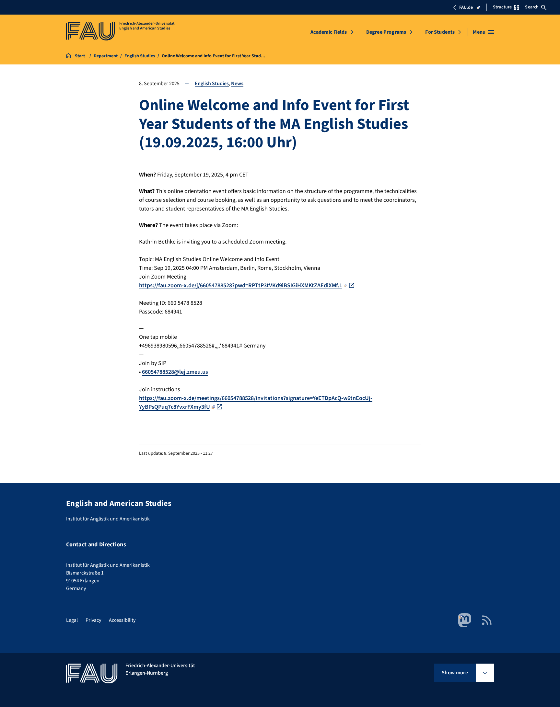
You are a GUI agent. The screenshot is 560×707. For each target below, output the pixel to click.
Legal (72, 620)
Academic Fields (328, 32)
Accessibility (122, 620)
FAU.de (466, 7)
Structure (502, 7)
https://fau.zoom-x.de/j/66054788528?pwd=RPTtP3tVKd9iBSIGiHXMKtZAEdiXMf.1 (240, 285)
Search (532, 7)
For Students (440, 32)
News (237, 83)
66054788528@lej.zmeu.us (175, 372)
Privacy (93, 620)
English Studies (212, 83)
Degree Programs (386, 32)
